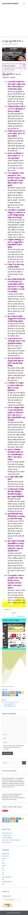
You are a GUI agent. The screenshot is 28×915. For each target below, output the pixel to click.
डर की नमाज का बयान (6, 835)
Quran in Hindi (8, 702)
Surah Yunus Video (9, 69)
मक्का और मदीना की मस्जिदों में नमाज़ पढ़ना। (11, 840)
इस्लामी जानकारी (5, 856)
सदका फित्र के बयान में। (7, 842)
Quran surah (15, 702)
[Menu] (24, 3)
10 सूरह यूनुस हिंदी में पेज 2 (9, 704)
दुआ (3, 867)
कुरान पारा (4, 865)
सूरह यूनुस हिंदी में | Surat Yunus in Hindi (13, 68)
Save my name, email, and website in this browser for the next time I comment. (14, 747)
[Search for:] (12, 762)
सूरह (5, 700)
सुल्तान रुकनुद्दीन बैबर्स (6, 877)
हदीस (3, 884)
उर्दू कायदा (4, 858)
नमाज (3, 870)
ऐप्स (3, 860)
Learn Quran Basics (10, 3)
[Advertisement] (14, 22)
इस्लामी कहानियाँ (5, 853)
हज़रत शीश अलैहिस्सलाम (7, 837)
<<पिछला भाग (7, 609)
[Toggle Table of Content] (20, 66)
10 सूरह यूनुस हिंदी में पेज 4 (9, 706)
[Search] (24, 762)
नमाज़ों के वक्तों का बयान (7, 833)
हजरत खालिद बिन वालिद (7, 881)
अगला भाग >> (21, 616)
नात (3, 872)
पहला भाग (14, 613)
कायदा (3, 863)
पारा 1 (3, 874)
